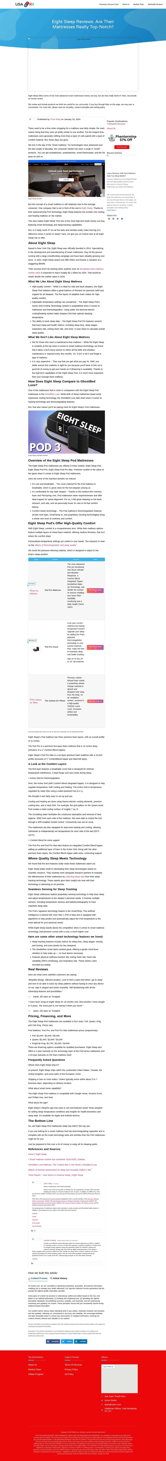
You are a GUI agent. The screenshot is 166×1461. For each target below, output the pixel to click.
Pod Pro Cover (51, 647)
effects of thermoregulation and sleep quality (55, 545)
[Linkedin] (32, 1231)
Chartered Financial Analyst (51, 1199)
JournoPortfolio (36, 1226)
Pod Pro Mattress (53, 590)
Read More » (112, 210)
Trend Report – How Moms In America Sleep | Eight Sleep (55, 1175)
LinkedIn (34, 1213)
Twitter (34, 1216)
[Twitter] (35, 1231)
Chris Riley (55, 119)
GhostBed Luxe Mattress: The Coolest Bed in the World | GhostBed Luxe (62, 1164)
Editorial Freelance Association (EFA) (43, 1205)
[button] (53, 1341)
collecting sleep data (75, 876)
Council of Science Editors (73, 1203)
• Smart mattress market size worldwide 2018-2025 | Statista (56, 1159)
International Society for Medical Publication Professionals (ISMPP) (73, 1201)
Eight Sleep (87, 208)
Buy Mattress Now (95, 590)
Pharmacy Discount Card (108, 4)
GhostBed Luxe (52, 394)
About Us (125, 4)
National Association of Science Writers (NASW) (47, 1203)
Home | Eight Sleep (37, 1154)
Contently (35, 1219)
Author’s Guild (88, 1203)
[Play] (66, 432)
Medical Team (138, 4)
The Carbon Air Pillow (55, 701)
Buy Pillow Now (94, 701)
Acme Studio (36, 1223)
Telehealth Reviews (155, 4)
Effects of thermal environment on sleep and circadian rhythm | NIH (59, 1170)
